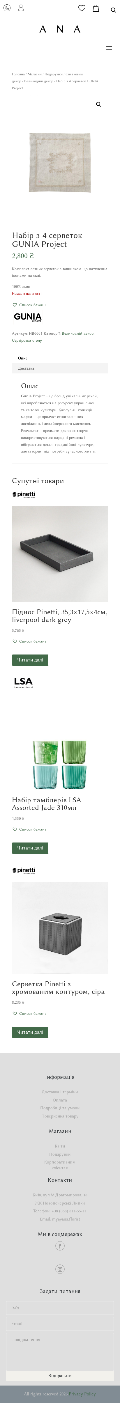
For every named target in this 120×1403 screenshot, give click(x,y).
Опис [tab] (22, 358)
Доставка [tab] (26, 368)
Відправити (60, 1375)
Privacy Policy (82, 1394)
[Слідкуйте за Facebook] (60, 1246)
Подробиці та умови (60, 1108)
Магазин (35, 74)
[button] (98, 104)
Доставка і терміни (60, 1092)
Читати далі (30, 660)
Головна (18, 74)
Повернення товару (60, 1116)
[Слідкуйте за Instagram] (60, 1269)
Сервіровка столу (27, 340)
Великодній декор (38, 81)
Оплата (60, 1100)
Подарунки (54, 74)
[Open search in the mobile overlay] (114, 10)
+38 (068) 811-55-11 (69, 1211)
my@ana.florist (66, 1219)
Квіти (60, 1146)
